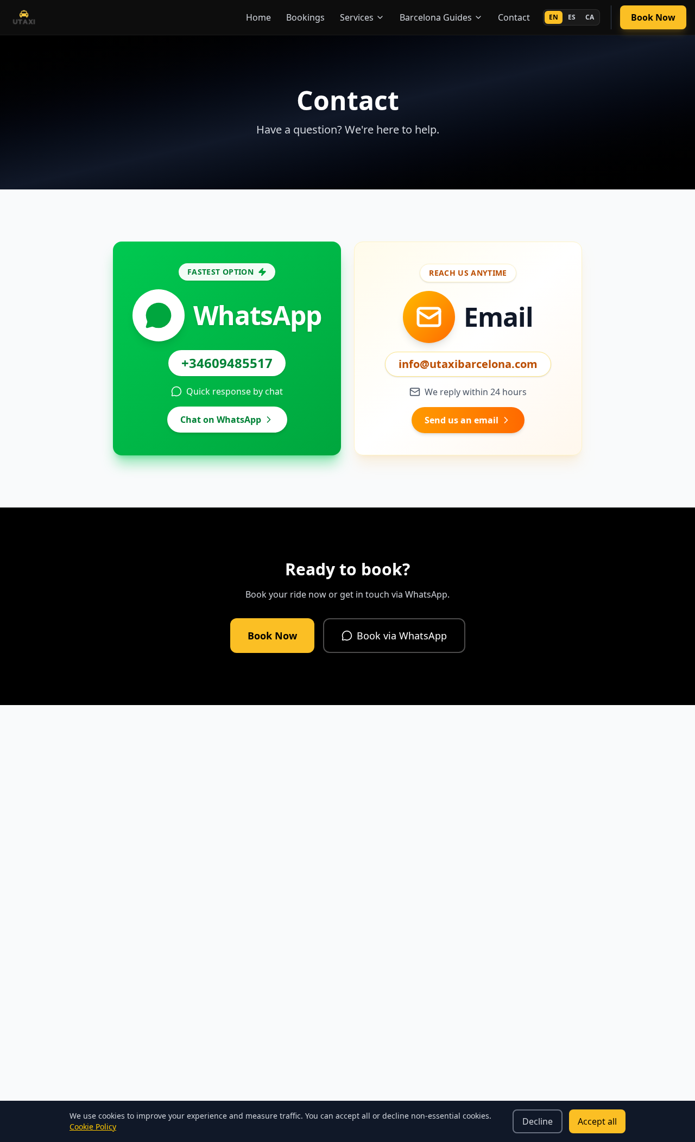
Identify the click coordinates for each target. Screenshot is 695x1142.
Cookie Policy (93, 1126)
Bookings (305, 17)
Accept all (597, 1121)
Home (258, 17)
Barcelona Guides (436, 17)
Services (357, 17)
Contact (514, 17)
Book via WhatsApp (402, 635)
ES (572, 17)
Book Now (653, 17)
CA (589, 17)
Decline (537, 1121)
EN (553, 17)
